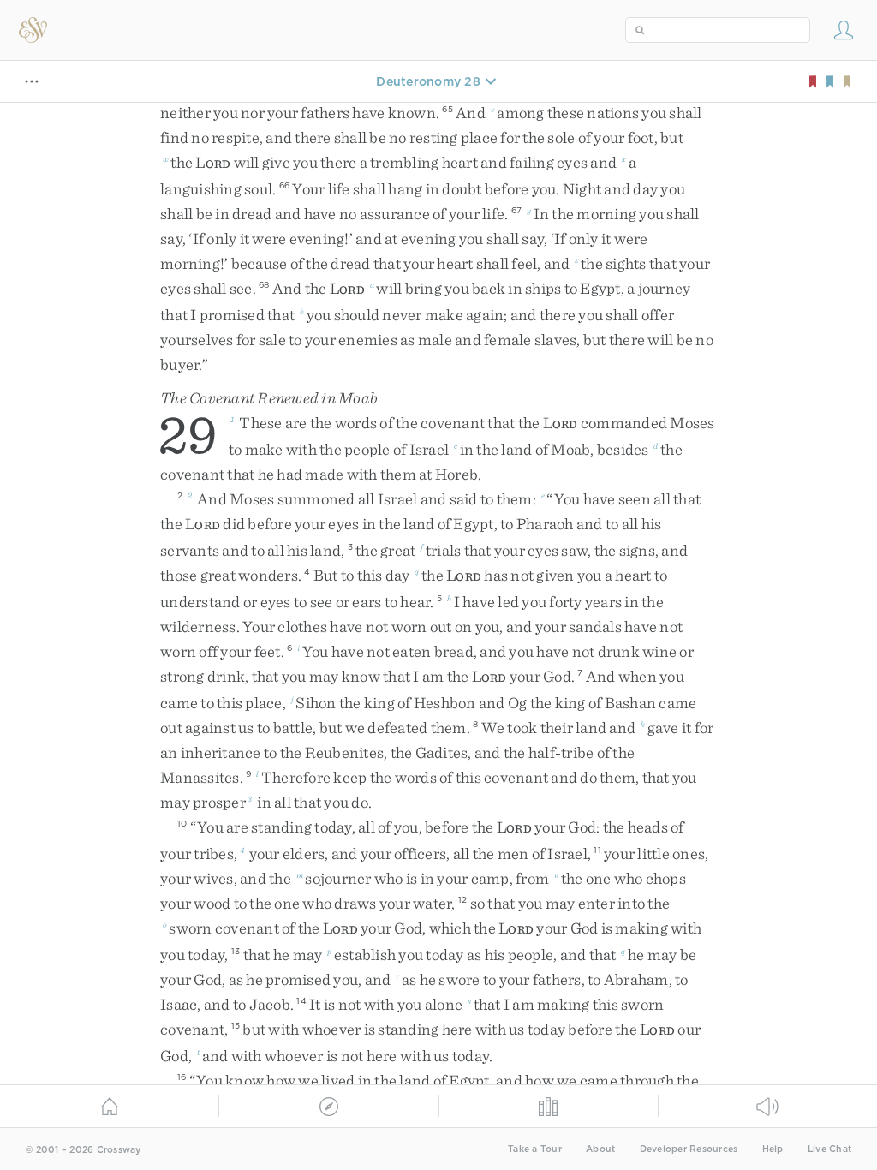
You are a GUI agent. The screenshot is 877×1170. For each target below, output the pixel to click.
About (600, 1149)
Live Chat (829, 1149)
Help (773, 1149)
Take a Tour (535, 1149)
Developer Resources (689, 1149)
